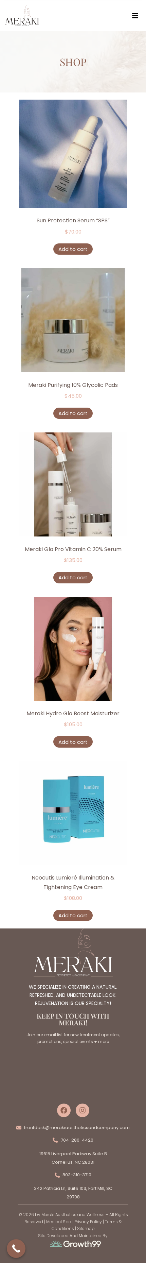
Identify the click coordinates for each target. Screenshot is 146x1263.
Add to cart (73, 249)
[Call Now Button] (16, 1248)
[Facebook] (64, 1110)
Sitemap (86, 1228)
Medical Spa (58, 1222)
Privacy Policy (88, 1222)
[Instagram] (82, 1110)
